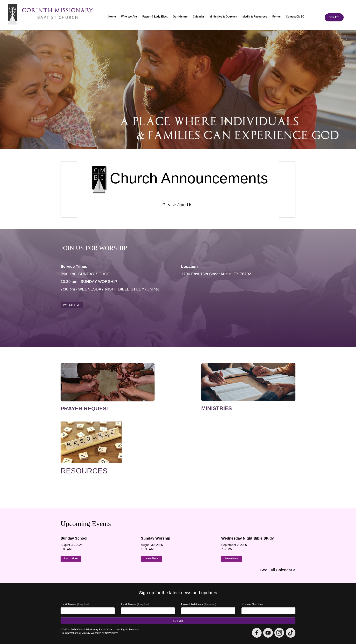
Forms (276, 16)
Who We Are (129, 16)
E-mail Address (198, 604)
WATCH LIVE (71, 305)
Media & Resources (254, 16)
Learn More (71, 558)
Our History (180, 16)
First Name (75, 604)
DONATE (334, 17)
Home (112, 16)
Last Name (135, 604)
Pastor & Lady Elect (154, 16)
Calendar (198, 16)
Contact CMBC (295, 16)
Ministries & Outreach (223, 16)
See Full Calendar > (277, 570)
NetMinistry (111, 633)
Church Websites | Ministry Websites (81, 633)
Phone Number (252, 604)
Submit (178, 620)
